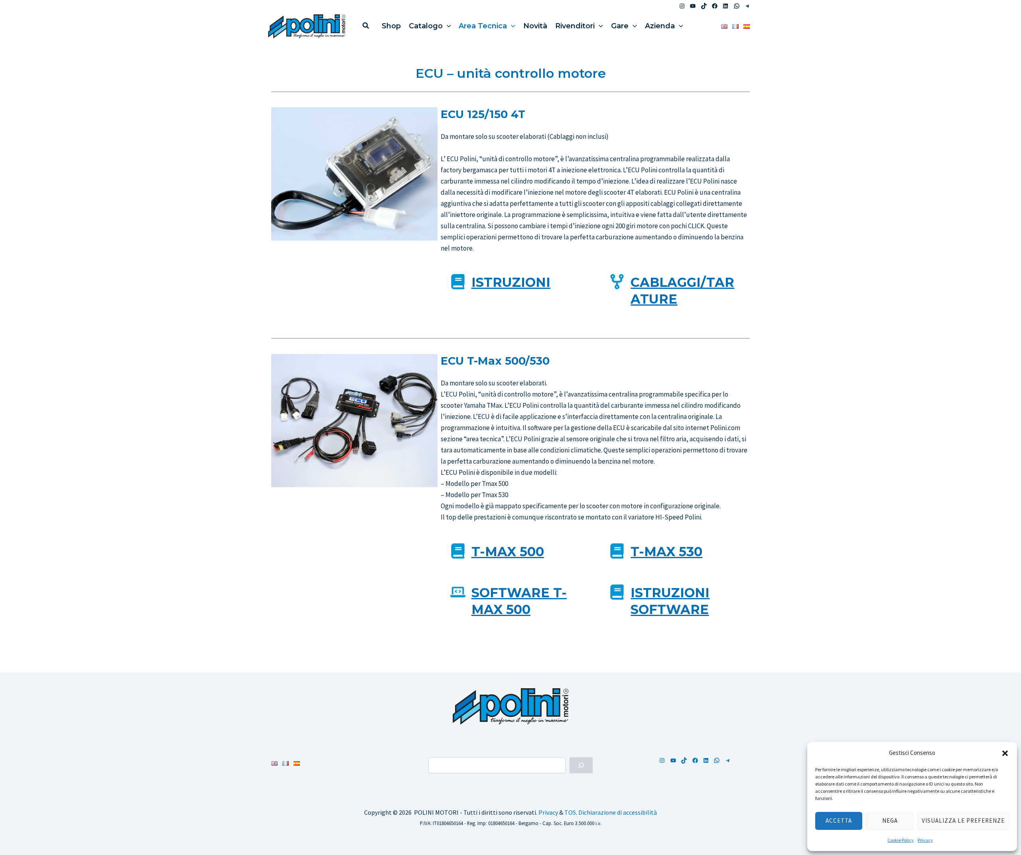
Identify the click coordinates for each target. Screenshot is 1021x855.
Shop (391, 26)
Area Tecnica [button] (483, 26)
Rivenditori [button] (575, 26)
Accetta (839, 820)
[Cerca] (581, 765)
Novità (535, 26)
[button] (1005, 753)
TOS (570, 812)
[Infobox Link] (516, 285)
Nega (890, 820)
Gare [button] (620, 26)
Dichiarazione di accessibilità (617, 812)
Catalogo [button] (426, 26)
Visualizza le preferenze (963, 820)
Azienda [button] (660, 26)
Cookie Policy (900, 840)
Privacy (925, 840)
